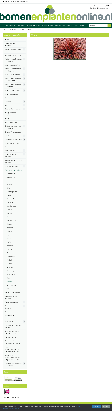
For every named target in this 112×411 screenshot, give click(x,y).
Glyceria (9, 213)
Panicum (10, 253)
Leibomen (8, 136)
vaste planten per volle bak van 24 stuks (13, 332)
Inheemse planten (11, 337)
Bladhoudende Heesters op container (13, 60)
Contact (75, 26)
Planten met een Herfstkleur (10, 44)
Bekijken (93, 8)
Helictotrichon (11, 220)
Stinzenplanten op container (11, 297)
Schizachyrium (12, 289)
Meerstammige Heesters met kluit (13, 326)
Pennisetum (11, 256)
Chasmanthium (12, 199)
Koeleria (9, 231)
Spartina (10, 267)
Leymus (9, 235)
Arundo (9, 181)
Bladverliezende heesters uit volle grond (13, 79)
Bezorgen (21, 26)
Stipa (8, 278)
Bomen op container (12, 94)
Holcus (9, 224)
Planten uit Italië (10, 147)
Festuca (9, 210)
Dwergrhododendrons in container (13, 161)
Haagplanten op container (10, 114)
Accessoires (9, 322)
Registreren (15, 1)
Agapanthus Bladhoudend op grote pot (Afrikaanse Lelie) (12, 349)
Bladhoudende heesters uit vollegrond (13, 70)
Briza (8, 188)
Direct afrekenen (103, 8)
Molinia (9, 249)
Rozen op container (11, 166)
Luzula (9, 238)
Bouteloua (10, 184)
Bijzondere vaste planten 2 (13, 50)
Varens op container (12, 302)
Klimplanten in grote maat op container (14, 364)
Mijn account (24, 1)
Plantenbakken (10, 151)
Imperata (10, 228)
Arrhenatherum (12, 177)
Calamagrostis (12, 192)
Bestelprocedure (12, 26)
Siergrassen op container (13, 170)
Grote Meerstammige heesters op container (12, 342)
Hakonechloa (11, 217)
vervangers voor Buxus (13, 55)
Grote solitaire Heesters (13, 109)
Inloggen (6, 1)
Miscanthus (11, 246)
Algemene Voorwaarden (63, 26)
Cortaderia (10, 202)
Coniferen (8, 102)
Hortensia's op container (13, 132)
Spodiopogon (11, 271)
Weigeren (106, 406)
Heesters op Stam (11, 122)
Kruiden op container (12, 143)
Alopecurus (11, 174)
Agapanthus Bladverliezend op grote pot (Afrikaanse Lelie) (13, 357)
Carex (9, 195)
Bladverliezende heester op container (13, 85)
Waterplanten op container (11, 317)
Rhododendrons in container (11, 155)
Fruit (6, 105)
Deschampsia (11, 206)
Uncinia (9, 282)
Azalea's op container (12, 65)
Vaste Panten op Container (10, 307)
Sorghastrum (11, 285)
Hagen (7, 119)
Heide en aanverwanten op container (13, 127)
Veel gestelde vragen (33, 26)
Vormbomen (9, 312)
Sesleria (9, 264)
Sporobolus (11, 274)
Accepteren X (96, 406)
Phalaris (9, 260)
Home (7, 40)
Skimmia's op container (13, 292)
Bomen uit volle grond (12, 90)
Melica (9, 242)
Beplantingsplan (47, 26)
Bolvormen (8, 98)
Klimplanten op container (13, 139)
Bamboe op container (12, 75)
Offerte (81, 26)
